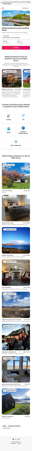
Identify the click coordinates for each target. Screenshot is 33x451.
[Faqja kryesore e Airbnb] (3, 8)
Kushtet (19, 443)
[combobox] (16, 38)
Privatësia (13, 443)
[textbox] (9, 43)
